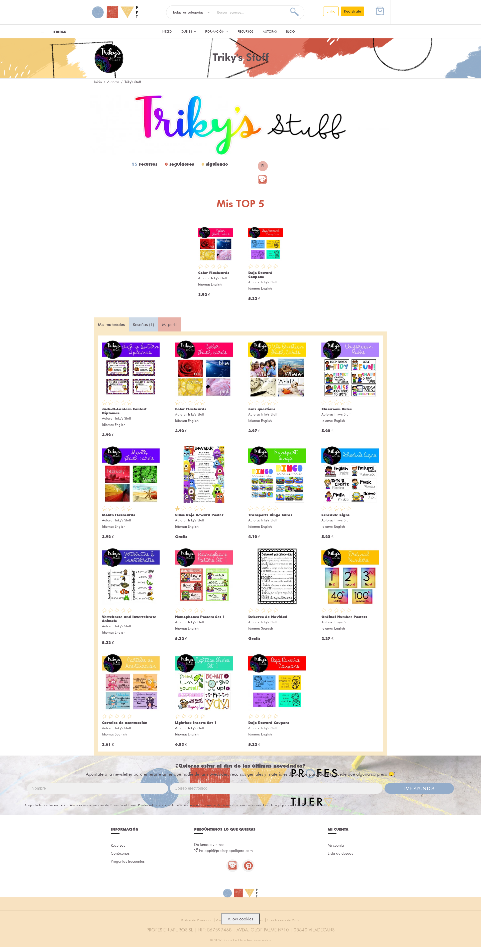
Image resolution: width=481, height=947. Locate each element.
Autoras (270, 31)
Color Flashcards (213, 273)
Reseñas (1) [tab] (143, 324)
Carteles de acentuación (124, 723)
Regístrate (352, 11)
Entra (330, 11)
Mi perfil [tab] (169, 324)
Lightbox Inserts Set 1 (196, 723)
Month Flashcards (118, 515)
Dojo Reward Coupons (260, 275)
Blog (290, 31)
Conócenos (120, 853)
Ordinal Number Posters (344, 617)
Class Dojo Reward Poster (199, 515)
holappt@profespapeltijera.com (226, 850)
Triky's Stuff (219, 278)
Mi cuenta (336, 845)
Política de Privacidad (313, 805)
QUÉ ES (187, 31)
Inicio (167, 31)
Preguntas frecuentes (128, 861)
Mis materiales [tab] (111, 324)
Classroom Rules (336, 409)
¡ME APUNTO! (419, 788)
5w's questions (261, 409)
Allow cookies (240, 918)
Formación (215, 31)
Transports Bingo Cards (270, 515)
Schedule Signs (335, 515)
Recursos (245, 31)
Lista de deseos (340, 853)
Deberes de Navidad (267, 617)
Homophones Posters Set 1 (200, 617)
